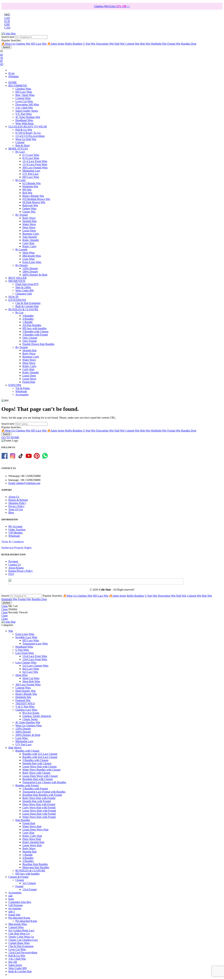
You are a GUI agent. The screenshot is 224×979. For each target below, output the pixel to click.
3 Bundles (28, 315)
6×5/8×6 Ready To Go (28, 132)
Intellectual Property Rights (16, 547)
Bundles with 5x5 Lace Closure (39, 753)
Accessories (22, 394)
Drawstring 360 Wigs (27, 104)
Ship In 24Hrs (23, 287)
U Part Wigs (22, 649)
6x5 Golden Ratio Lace (21, 930)
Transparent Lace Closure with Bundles (44, 782)
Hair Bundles (22, 820)
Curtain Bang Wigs (19, 943)
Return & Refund (18, 499)
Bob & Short (22, 145)
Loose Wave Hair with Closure (39, 766)
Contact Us (14, 564)
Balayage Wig (30, 205)
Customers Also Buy (19, 902)
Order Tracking (16, 529)
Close (4, 606)
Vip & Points (22, 388)
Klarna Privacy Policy (20, 570)
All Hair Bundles (31, 325)
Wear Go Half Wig (25, 139)
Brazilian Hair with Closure (37, 779)
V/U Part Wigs (23, 113)
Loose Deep (29, 230)
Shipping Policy (17, 503)
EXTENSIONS (17, 299)
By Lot (19, 312)
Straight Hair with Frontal (36, 801)
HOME (12, 82)
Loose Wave (29, 378)
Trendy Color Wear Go (21, 936)
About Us (13, 496)
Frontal (19, 886)
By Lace (20, 151)
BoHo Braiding (73, 43)
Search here (8, 36)
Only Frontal (29, 340)
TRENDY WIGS (25, 703)
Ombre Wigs (29, 208)
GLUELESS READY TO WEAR (27, 126)
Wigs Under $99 (24, 290)
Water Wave (29, 224)
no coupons (14, 908)
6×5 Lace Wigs (30, 154)
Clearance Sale (23, 293)
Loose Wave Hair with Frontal (39, 810)
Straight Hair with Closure (36, 763)
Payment (13, 561)
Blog (11, 512)
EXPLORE (14, 385)
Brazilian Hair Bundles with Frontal (42, 794)
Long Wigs (28, 258)
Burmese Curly (30, 233)
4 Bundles (28, 318)
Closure (19, 879)
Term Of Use (15, 509)
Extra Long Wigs (31, 262)
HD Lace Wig (39, 43)
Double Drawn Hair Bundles (38, 344)
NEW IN (13, 296)
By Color (20, 180)
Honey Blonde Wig (33, 195)
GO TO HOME (10, 437)
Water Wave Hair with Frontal (39, 816)
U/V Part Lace (30, 173)
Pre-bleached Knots (19, 917)
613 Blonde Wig (31, 183)
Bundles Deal (188, 43)
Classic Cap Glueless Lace (23, 939)
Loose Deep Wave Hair (35, 829)
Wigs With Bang (24, 123)
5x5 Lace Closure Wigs (35, 665)
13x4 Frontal (29, 889)
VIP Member (15, 532)
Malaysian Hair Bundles (35, 867)
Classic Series (30, 719)
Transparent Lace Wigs (35, 643)
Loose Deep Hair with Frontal (39, 813)
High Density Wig (25, 690)
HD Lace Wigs (23, 91)
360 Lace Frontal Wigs (35, 167)
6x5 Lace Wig (30, 671)
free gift (12, 961)
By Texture (21, 214)
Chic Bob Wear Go (19, 933)
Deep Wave (28, 227)
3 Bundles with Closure (35, 331)
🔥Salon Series (55, 43)
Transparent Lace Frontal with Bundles (43, 791)
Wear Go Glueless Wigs (28, 725)
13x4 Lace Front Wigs (34, 656)
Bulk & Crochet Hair (27, 306)
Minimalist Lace (31, 170)
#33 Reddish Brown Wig (36, 199)
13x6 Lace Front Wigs (34, 659)
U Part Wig (89, 43)
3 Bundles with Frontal (35, 334)
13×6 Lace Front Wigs (34, 164)
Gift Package (15, 905)
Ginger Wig (28, 211)
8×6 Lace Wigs (30, 158)
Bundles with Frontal (27, 785)
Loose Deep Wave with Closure (40, 775)
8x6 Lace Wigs (30, 668)
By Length (21, 249)
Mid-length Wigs (31, 255)
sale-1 (11, 911)
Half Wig (119, 43)
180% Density (30, 271)
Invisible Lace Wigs (26, 637)
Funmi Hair (28, 381)
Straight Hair (29, 221)
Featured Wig (22, 700)
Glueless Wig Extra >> (112, 6)
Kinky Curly (29, 246)
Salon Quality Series (26, 110)
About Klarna (16, 567)
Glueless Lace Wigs (26, 709)
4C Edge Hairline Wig (27, 117)
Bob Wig (145, 43)
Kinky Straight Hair (33, 842)
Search (6, 47)
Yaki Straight (29, 236)
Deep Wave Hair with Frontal (38, 804)
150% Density (30, 268)
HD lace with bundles (34, 328)
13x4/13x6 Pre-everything (22, 952)
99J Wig (26, 189)
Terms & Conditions (12, 541)
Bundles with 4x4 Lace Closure (39, 757)
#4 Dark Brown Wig (33, 202)
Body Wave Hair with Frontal (38, 798)
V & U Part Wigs (24, 706)
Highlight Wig (159, 43)
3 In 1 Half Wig (24, 107)
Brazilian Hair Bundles (35, 864)
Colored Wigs (23, 98)
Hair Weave (15, 747)
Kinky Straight (30, 240)
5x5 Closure (29, 883)
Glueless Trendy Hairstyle (36, 716)
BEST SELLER (17, 277)
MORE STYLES (18, 148)
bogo (11, 898)
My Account (15, 526)
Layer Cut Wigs (24, 101)
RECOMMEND (17, 85)
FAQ (11, 574)
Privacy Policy (16, 506)
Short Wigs (28, 252)
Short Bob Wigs (31, 681)
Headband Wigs (24, 120)
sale (10, 895)
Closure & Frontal (18, 876)
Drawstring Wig (105, 43)
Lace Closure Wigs (25, 662)
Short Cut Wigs (30, 678)
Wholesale (21, 391)
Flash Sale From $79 (26, 284)
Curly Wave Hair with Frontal (38, 807)
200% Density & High (34, 274)
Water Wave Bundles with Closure (41, 769)
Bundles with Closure (27, 750)
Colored (19, 142)
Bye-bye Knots (30, 712)
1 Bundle (27, 321)
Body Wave (29, 217)
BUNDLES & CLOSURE (23, 309)
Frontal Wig (173, 43)
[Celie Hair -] (8, 33)
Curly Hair (28, 243)
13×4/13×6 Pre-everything (30, 136)
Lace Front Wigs (24, 652)
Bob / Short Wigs (24, 95)
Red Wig (27, 192)
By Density (21, 265)
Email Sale (14, 914)
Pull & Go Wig (23, 129)
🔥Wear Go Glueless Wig (15, 43)
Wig (10, 630)
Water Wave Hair (31, 826)
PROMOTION (16, 281)
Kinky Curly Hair (32, 835)
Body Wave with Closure (36, 772)
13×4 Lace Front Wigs (34, 161)
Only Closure (29, 337)
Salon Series (15, 965)
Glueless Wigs (23, 88)
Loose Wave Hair (32, 845)
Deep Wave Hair (31, 838)
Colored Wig (132, 43)
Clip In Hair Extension (27, 303)
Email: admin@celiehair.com (24, 483)
